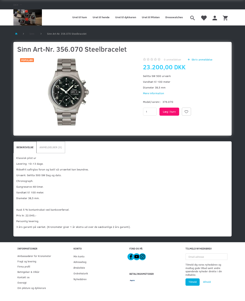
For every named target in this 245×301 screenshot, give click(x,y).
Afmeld (207, 282)
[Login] (215, 17)
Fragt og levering (26, 261)
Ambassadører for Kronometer (34, 256)
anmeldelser (172, 59)
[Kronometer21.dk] (27, 17)
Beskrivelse (24, 147)
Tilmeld (193, 282)
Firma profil (23, 266)
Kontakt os (23, 277)
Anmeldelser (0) (50, 147)
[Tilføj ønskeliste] (186, 112)
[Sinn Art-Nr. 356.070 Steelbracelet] (67, 91)
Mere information (153, 93)
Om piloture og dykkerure (31, 288)
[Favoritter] (204, 17)
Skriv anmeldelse (201, 59)
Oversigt (22, 282)
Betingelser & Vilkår (28, 271)
